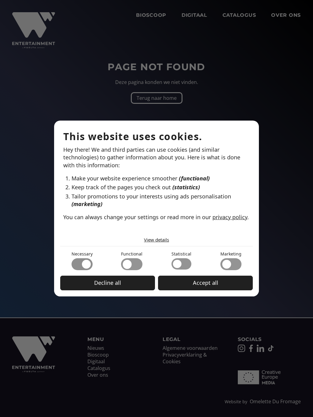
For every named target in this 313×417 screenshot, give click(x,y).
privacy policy (229, 217)
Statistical (181, 254)
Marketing (230, 254)
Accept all (205, 282)
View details (156, 240)
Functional (131, 254)
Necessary (82, 254)
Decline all (107, 282)
